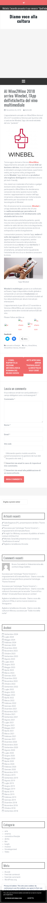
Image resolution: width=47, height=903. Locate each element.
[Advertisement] (23, 53)
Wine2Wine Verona (11, 348)
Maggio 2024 (9, 640)
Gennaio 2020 (10, 769)
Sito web (7, 444)
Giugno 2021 (9, 725)
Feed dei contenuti (12, 874)
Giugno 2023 (9, 665)
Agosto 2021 (9, 720)
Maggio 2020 (9, 758)
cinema (8, 834)
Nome (7, 425)
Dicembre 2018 (10, 803)
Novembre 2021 (11, 712)
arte (6, 831)
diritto (7, 839)
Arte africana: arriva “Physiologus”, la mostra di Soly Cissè (33, 365)
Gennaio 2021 (10, 739)
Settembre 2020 (11, 747)
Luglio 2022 (9, 689)
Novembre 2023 (11, 651)
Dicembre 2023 (10, 648)
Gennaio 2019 (10, 800)
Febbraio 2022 (10, 703)
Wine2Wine (32, 345)
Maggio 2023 (9, 667)
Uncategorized (11, 849)
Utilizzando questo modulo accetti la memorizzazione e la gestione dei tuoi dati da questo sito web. (23, 455)
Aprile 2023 (9, 670)
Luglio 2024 (9, 637)
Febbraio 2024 (10, 642)
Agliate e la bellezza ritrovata (16, 544)
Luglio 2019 (9, 783)
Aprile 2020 (9, 761)
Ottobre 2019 (9, 775)
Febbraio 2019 (10, 797)
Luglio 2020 (9, 753)
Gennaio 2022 (10, 706)
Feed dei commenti (12, 877)
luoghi (7, 844)
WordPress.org (11, 880)
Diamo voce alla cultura (23, 18)
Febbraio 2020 (10, 767)
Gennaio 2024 (10, 645)
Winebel (22, 348)
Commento (9, 399)
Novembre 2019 (11, 772)
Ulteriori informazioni (13, 898)
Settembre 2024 (11, 634)
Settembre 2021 (11, 717)
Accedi (7, 872)
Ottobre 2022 (9, 684)
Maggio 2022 (9, 695)
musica (8, 847)
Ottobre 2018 (9, 808)
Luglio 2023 (9, 662)
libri (6, 841)
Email (7, 434)
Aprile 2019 (9, 792)
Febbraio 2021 (10, 736)
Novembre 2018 (11, 805)
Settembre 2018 (11, 811)
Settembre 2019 (11, 778)
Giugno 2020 (9, 756)
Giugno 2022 (9, 692)
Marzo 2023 (9, 673)
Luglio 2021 (9, 723)
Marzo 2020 (9, 764)
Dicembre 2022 (10, 678)
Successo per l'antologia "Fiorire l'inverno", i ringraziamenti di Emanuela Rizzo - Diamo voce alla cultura (23, 576)
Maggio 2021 (9, 728)
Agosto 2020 (9, 750)
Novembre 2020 (11, 745)
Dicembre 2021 (10, 709)
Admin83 (28, 110)
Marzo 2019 (9, 794)
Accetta (31, 898)
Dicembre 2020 (10, 742)
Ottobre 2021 (9, 714)
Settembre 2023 (11, 656)
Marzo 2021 (9, 734)
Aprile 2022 (9, 698)
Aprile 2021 (9, 731)
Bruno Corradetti (18, 564)
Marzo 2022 (9, 700)
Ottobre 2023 (9, 654)
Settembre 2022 (11, 687)
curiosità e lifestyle (13, 345)
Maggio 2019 (9, 789)
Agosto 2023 (9, 659)
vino (25, 345)
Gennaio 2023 (10, 676)
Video (7, 852)
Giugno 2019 (9, 786)
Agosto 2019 (9, 781)
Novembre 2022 (11, 681)
